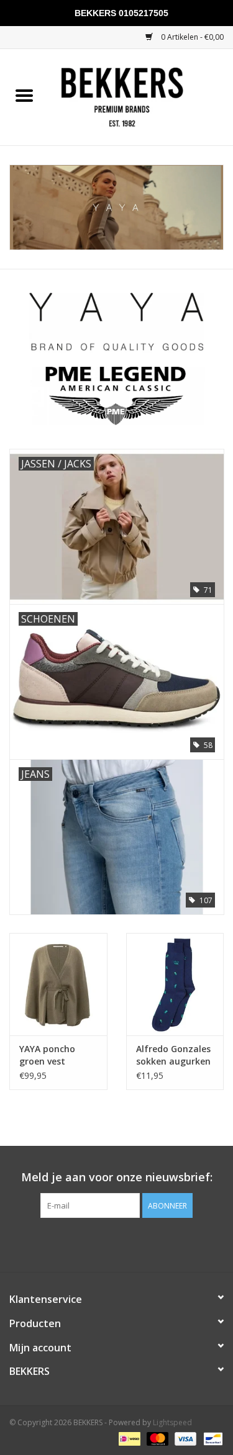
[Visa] (184, 1438)
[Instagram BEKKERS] (128, 1243)
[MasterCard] (156, 1438)
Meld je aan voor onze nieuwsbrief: (116, 1177)
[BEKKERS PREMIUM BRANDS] (141, 96)
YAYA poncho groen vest (47, 1055)
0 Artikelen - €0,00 (191, 37)
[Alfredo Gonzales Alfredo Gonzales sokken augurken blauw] (175, 984)
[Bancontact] (211, 1438)
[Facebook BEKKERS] (106, 1243)
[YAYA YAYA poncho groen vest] (58, 984)
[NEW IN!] (116, 207)
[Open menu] (24, 95)
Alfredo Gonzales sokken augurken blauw (173, 1055)
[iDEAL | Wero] (128, 1438)
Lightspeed (172, 1422)
